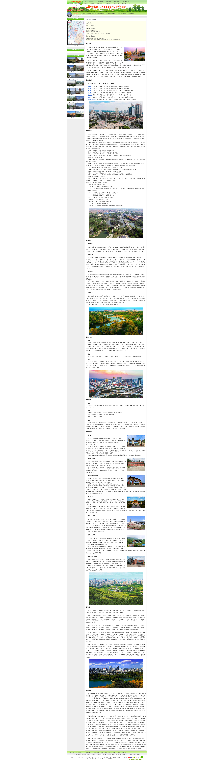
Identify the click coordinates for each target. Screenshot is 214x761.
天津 (90, 1)
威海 (103, 752)
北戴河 (138, 754)
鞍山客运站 (80, 110)
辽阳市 (117, 13)
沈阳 (111, 752)
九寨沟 (88, 754)
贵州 (102, 3)
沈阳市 (83, 13)
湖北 (129, 1)
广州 (93, 752)
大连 (76, 752)
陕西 (110, 3)
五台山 (134, 754)
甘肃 (113, 3)
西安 (85, 752)
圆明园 (117, 754)
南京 (82, 752)
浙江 (113, 1)
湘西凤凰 (84, 754)
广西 (90, 3)
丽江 (98, 752)
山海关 (113, 754)
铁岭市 (120, 13)
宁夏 (118, 3)
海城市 (90, 95)
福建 (118, 1)
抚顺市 (94, 13)
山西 (98, 1)
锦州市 (106, 13)
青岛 (79, 752)
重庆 (93, 1)
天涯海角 (98, 754)
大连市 (87, 13)
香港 (123, 3)
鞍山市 (91, 13)
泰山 (101, 754)
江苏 (110, 1)
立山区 (90, 90)
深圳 (87, 752)
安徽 (115, 1)
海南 (93, 3)
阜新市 (113, 13)
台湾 (129, 3)
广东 (87, 3)
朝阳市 (124, 13)
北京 (85, 1)
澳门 (126, 3)
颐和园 (104, 754)
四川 (95, 3)
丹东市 (102, 13)
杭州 (74, 752)
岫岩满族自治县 (92, 99)
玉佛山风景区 (71, 94)
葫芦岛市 (132, 13)
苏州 (90, 752)
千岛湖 (130, 754)
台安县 (90, 97)
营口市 (109, 13)
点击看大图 (75, 45)
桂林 (126, 752)
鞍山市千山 (80, 87)
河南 (126, 1)
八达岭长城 (122, 754)
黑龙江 (98, 3)
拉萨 (95, 752)
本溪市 (98, 13)
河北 (95, 1)
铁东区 (90, 86)
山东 (123, 1)
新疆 (121, 3)
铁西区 (90, 88)
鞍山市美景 (71, 64)
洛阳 (101, 752)
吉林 (107, 1)
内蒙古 (101, 1)
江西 (121, 1)
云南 (104, 3)
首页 (87, 19)
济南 (118, 752)
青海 (115, 3)
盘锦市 (128, 13)
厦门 (109, 752)
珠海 (106, 752)
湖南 (85, 3)
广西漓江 (93, 754)
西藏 (107, 3)
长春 (120, 752)
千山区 (90, 93)
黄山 (80, 754)
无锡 (123, 752)
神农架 (127, 754)
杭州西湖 (109, 754)
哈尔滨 (114, 752)
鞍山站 (80, 94)
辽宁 (104, 1)
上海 (87, 1)
